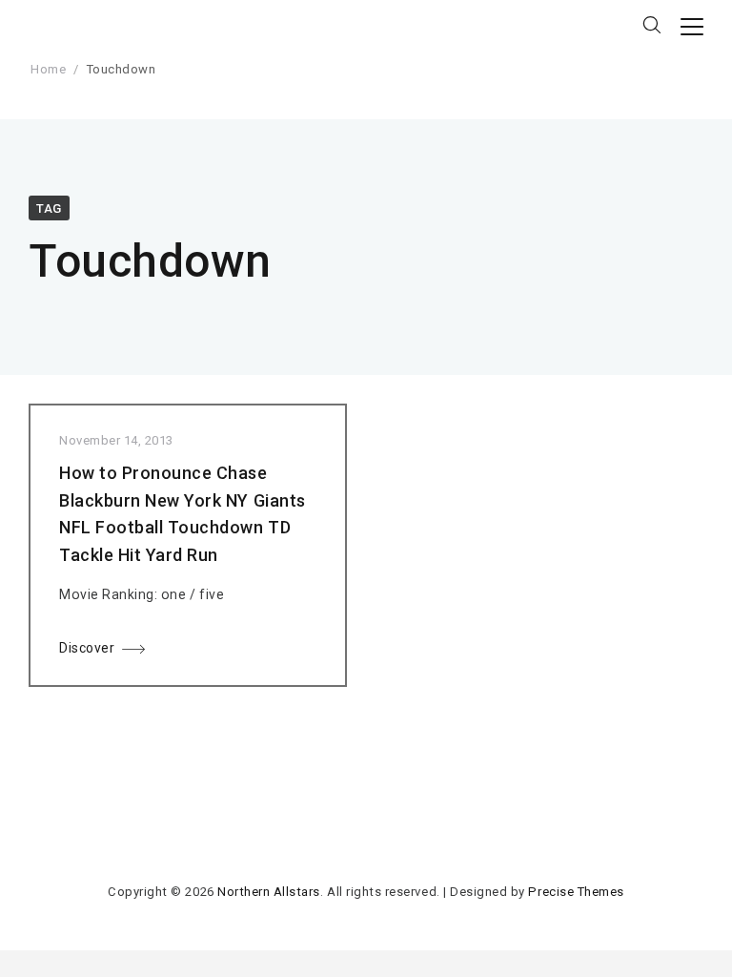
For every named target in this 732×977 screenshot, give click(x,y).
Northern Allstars (268, 891)
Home (48, 69)
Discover (86, 647)
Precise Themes (575, 891)
